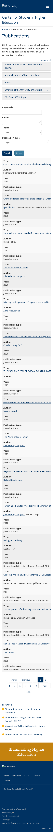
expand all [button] (46, 60)
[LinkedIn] (10, 771)
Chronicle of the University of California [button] (23, 89)
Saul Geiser (8, 652)
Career (7, 780)
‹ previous (26, 680)
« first (14, 680)
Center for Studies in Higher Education (24, 20)
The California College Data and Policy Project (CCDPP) (23, 719)
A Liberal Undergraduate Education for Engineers (27, 336)
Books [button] (8, 82)
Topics (5, 127)
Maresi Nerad (10, 411)
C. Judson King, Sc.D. (13, 345)
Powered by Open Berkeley (14, 809)
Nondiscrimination (10, 816)
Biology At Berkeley (12, 540)
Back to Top (46, 828)
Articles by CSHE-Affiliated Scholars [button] (22, 75)
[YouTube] (16, 771)
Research (7, 705)
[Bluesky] (27, 771)
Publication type (11, 137)
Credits (37, 775)
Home (5, 29)
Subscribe (16, 775)
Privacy (5, 819)
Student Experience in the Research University (22, 711)
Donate (27, 775)
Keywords (7, 107)
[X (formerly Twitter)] (5, 771)
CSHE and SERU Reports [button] (17, 97)
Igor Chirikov (9, 207)
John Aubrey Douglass (14, 276)
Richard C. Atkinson (12, 479)
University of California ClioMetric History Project (25, 728)
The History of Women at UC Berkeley (23, 734)
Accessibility (8, 812)
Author (6, 117)
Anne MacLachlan (11, 310)
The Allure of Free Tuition (15, 267)
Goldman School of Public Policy (18, 789)
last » (29, 692)
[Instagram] (21, 771)
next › (46, 686)
